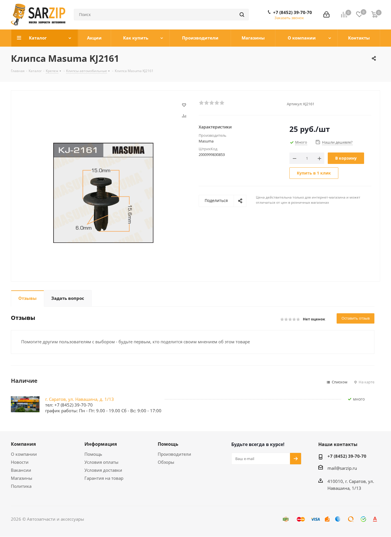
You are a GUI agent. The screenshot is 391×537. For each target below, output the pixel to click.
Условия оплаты (101, 462)
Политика (21, 486)
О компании (24, 454)
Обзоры (166, 462)
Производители (174, 454)
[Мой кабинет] (326, 14)
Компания (23, 444)
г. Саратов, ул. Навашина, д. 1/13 (79, 399)
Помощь (93, 454)
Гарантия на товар (103, 478)
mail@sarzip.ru (342, 468)
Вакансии (21, 470)
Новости (20, 462)
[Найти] (242, 14)
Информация (100, 444)
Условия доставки (103, 470)
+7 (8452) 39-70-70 (292, 12)
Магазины (21, 478)
